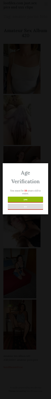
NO (25, 206)
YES (25, 199)
